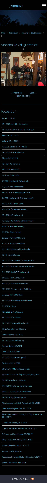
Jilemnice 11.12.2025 (10, 135)
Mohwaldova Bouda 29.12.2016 (15, 445)
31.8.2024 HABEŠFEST (11, 169)
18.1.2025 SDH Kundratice (13, 152)
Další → (33, 92)
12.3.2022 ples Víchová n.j (13, 340)
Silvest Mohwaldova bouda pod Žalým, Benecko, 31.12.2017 (22, 415)
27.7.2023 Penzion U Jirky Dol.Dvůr (16, 289)
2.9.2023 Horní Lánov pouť (13, 278)
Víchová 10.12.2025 (10, 141)
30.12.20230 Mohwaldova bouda (16, 249)
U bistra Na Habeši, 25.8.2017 (14, 422)
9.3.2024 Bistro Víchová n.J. (13, 226)
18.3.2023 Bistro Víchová (12, 312)
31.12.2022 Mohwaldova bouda (15, 323)
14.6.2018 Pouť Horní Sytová (14, 397)
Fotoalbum (13, 33)
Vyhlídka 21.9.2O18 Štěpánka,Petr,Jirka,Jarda (20, 374)
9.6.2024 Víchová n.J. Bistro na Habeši (17, 198)
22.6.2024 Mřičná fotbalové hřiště (16, 192)
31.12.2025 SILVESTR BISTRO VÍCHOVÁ (18, 129)
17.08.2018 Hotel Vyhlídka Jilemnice (17, 386)
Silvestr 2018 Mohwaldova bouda (16, 369)
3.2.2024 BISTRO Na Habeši (13, 243)
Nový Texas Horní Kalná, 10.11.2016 (17, 439)
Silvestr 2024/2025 (10, 158)
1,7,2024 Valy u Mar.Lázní (13, 186)
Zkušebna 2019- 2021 (11, 363)
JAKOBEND (16, 6)
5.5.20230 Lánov (9, 306)
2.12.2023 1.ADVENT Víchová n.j (15, 272)
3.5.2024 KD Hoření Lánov (13, 203)
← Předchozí (16, 92)
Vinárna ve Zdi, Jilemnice (32, 33)
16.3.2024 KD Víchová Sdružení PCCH (17, 221)
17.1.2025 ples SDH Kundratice (15, 124)
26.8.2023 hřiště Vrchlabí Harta (15, 283)
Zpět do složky (23, 95)
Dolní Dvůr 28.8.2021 (11, 351)
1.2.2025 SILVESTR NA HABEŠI (14, 147)
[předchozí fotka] (5, 69)
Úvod (3, 33)
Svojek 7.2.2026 (8, 118)
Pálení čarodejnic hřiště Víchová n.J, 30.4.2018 (21, 403)
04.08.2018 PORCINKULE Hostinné (16, 391)
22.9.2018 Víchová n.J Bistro (13, 380)
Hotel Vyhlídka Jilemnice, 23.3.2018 (16, 408)
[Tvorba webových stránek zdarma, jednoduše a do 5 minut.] (32, 479)
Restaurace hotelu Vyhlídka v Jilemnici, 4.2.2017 (22, 457)
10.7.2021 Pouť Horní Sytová (14, 357)
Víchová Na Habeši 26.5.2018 (14, 462)
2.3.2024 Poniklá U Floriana (13, 238)
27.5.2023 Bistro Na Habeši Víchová (17, 300)
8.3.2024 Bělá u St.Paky (11, 232)
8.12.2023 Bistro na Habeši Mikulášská (18, 266)
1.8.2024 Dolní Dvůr (10, 175)
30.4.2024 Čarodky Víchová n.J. (15, 209)
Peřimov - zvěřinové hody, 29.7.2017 (17, 434)
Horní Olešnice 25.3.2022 (12, 334)
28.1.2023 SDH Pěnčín (11, 317)
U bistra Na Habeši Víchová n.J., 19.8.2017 (19, 428)
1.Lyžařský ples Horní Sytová (14, 329)
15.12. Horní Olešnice (11, 255)
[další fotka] (42, 69)
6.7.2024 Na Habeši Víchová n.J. (15, 181)
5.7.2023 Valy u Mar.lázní (12, 295)
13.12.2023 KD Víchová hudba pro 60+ (18, 260)
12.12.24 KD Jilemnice (11, 164)
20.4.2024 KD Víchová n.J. (12, 215)
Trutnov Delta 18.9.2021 (12, 346)
